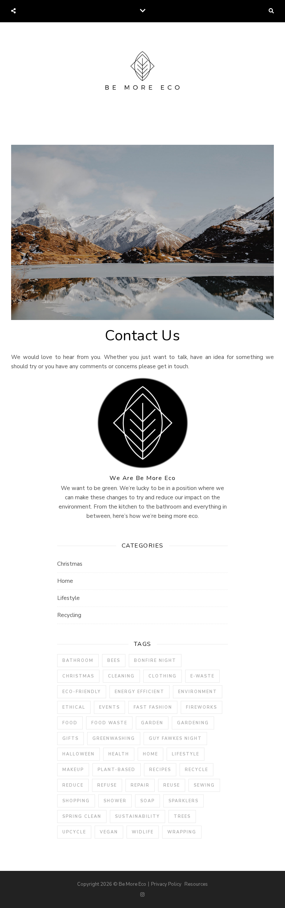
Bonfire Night (155, 660)
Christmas (69, 564)
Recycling (69, 615)
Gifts (70, 738)
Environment (197, 692)
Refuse (107, 785)
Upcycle (74, 832)
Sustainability (137, 816)
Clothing (162, 676)
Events (109, 707)
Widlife (143, 832)
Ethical (73, 707)
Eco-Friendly (81, 692)
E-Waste (202, 676)
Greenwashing (113, 738)
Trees (182, 816)
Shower (115, 801)
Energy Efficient (139, 692)
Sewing (204, 785)
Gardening (193, 723)
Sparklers (183, 801)
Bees (113, 660)
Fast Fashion (153, 707)
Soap (147, 801)
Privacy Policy (166, 884)
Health (118, 754)
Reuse (171, 785)
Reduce (72, 785)
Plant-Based (116, 770)
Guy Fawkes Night (175, 738)
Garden (152, 723)
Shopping (76, 801)
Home (65, 581)
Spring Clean (81, 816)
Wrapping (181, 832)
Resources (196, 884)
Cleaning (121, 676)
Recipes (160, 770)
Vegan (109, 832)
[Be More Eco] (142, 72)
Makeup (73, 770)
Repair (140, 785)
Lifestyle (68, 598)
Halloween (78, 754)
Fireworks (201, 707)
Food (70, 723)
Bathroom (78, 660)
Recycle (196, 770)
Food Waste (109, 723)
